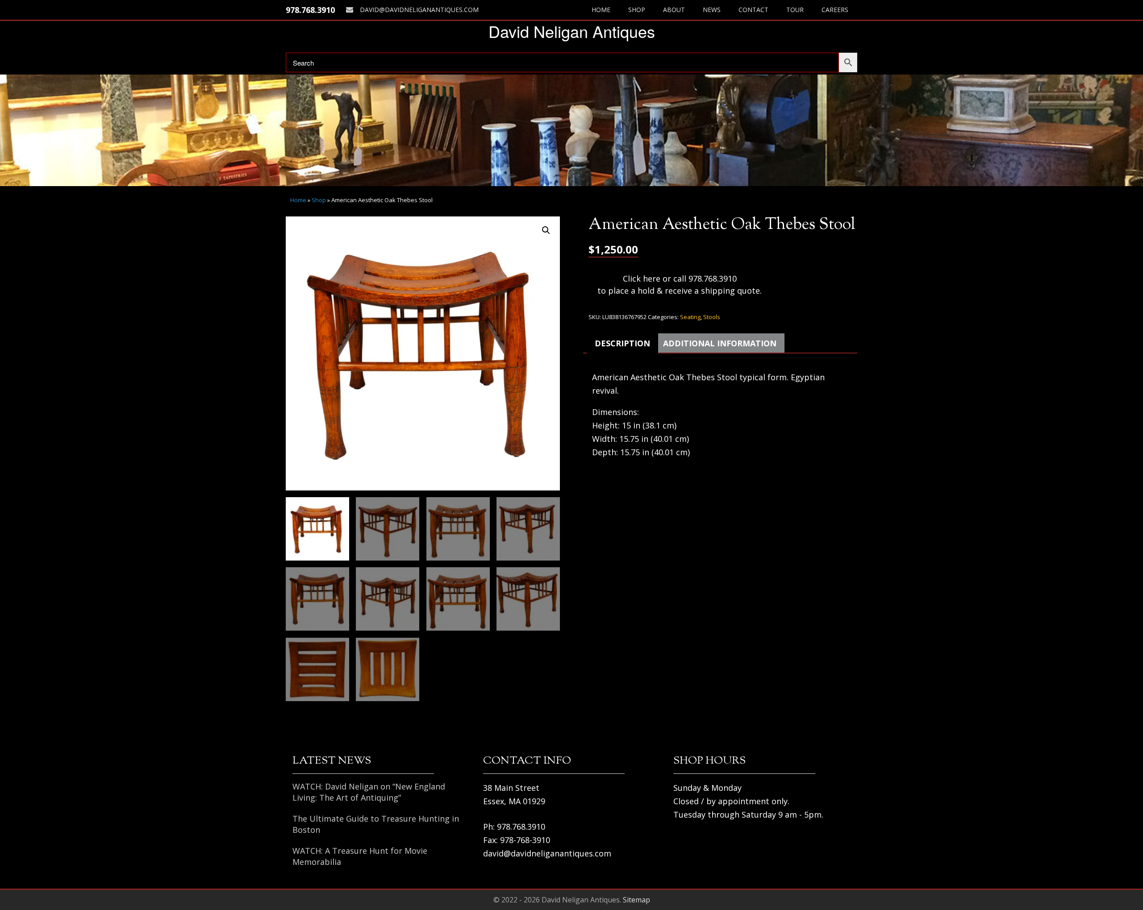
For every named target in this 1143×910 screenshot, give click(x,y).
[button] (546, 230)
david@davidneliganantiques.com (419, 9)
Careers (835, 9)
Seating (690, 317)
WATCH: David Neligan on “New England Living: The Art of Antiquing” (368, 792)
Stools (711, 317)
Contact (753, 9)
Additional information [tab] (719, 343)
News (712, 9)
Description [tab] (622, 343)
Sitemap (636, 900)
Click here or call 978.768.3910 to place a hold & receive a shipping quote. (679, 284)
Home (601, 9)
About (674, 9)
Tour (795, 9)
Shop (636, 9)
